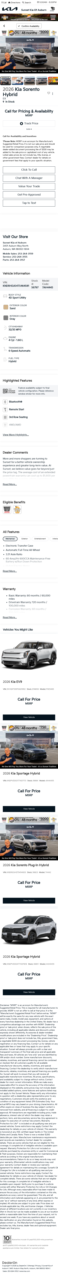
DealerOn (22, 1266)
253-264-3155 (19, 257)
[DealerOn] (9, 1262)
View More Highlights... (16, 435)
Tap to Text (29, 203)
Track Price (31, 123)
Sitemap (31, 1266)
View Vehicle (29, 717)
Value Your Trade (29, 186)
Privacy (38, 1266)
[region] (29, 147)
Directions (15, 2)
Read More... (10, 484)
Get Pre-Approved (29, 194)
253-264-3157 (17, 260)
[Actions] (52, 93)
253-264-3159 (25, 254)
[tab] (10, 539)
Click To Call (29, 169)
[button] (4, 2)
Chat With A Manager (29, 178)
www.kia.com (24, 1271)
